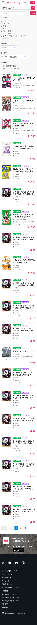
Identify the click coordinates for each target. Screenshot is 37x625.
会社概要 (5, 604)
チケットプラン (7, 581)
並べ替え (4, 53)
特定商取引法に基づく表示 (11, 597)
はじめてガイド (7, 574)
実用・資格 (6, 31)
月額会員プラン (7, 584)
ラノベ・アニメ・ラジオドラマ (14, 36)
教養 (4, 26)
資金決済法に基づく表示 (10, 601)
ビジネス (5, 21)
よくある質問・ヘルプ (9, 571)
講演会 (5, 38)
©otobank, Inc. (22, 613)
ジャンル (4, 18)
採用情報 (5, 607)
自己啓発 (5, 23)
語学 (4, 28)
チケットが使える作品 (10, 68)
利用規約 (5, 591)
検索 (33, 13)
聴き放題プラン (7, 578)
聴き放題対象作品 (9, 66)
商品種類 (4, 62)
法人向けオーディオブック (11, 587)
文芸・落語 (6, 33)
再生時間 (4, 43)
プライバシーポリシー (9, 594)
